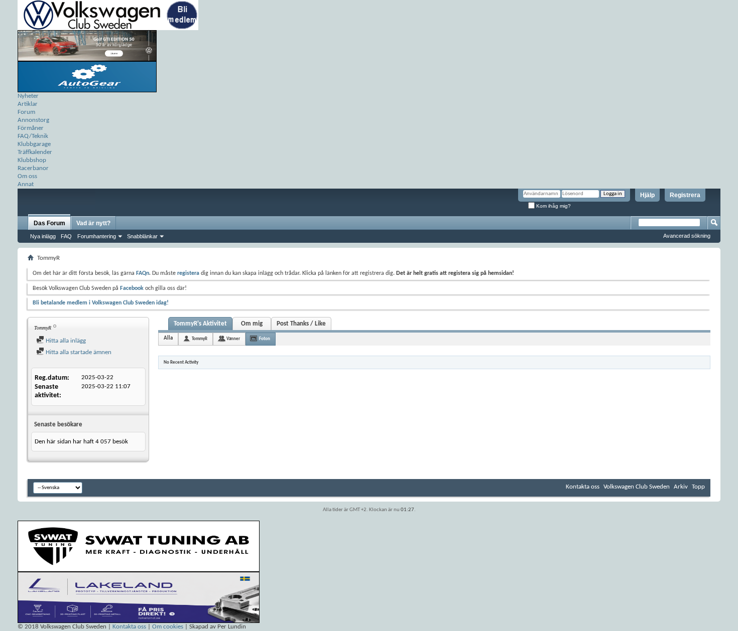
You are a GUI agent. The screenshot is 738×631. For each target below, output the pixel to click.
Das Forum (49, 223)
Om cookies (167, 626)
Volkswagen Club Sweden (636, 487)
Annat (26, 184)
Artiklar (28, 104)
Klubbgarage (34, 144)
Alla (168, 338)
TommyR (199, 339)
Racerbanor (33, 168)
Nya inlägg (43, 236)
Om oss (27, 176)
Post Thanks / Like (301, 324)
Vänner (233, 339)
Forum (26, 112)
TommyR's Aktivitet (200, 324)
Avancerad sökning (686, 236)
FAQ (66, 236)
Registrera (685, 195)
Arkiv (681, 487)
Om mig (252, 324)
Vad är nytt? (93, 223)
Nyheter (28, 96)
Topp (698, 487)
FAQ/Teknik (33, 136)
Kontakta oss (582, 487)
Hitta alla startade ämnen (77, 352)
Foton (264, 339)
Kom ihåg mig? (553, 206)
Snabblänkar (142, 236)
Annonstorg (33, 120)
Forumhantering (96, 236)
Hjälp (647, 195)
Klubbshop (32, 160)
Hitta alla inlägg (65, 341)
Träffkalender (35, 152)
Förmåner (31, 128)
